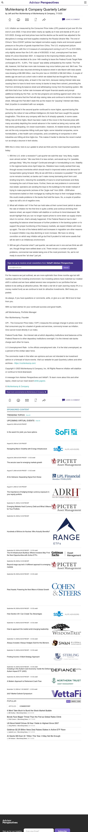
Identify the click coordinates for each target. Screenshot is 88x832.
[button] (9, 19)
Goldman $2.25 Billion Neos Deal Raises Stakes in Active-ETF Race (36, 729)
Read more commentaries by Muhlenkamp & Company (26, 392)
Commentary (25, 706)
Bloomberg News (22, 713)
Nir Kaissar (12, 738)
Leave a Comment (72, 19)
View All (28, 415)
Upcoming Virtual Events (20, 420)
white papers (39, 380)
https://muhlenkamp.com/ (25, 363)
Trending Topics (16, 415)
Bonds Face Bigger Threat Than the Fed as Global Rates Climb (34, 716)
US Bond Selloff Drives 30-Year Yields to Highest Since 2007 (33, 723)
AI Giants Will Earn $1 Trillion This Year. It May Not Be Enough (33, 735)
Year (78, 701)
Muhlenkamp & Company (44, 13)
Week (68, 701)
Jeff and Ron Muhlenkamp (19, 13)
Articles (12, 706)
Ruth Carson (12, 719)
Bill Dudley (12, 713)
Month (74, 701)
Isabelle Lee (12, 732)
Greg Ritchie (12, 725)
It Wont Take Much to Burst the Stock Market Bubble (29, 710)
